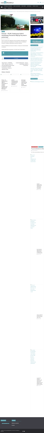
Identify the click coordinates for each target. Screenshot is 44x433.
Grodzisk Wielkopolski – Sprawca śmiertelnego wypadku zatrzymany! (22, 64)
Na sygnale (3, 31)
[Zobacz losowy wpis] (42, 7)
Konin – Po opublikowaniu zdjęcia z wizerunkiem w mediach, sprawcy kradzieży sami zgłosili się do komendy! (5, 84)
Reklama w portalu (15, 423)
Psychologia (10, 8)
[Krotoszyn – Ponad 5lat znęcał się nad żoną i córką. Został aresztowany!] (24, 74)
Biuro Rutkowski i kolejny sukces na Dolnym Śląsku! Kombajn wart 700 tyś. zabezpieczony (39, 251)
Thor (37, 150)
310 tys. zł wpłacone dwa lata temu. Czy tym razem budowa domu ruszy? (40, 316)
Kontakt (13, 425)
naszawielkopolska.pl (9, 430)
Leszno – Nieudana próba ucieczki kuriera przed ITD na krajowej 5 (14, 82)
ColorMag (16, 430)
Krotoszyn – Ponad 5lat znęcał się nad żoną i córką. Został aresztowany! (24, 82)
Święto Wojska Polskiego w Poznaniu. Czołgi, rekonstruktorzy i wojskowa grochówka (37, 74)
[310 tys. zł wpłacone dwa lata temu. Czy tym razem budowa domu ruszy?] (33, 316)
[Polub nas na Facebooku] (37, 39)
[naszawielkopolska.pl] (1, 7)
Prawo (5, 8)
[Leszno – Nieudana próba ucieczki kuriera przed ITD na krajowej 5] (15, 74)
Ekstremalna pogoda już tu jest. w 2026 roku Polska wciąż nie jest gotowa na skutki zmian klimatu (37, 59)
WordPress (2, 431)
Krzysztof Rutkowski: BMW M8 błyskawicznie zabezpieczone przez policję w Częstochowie (39, 186)
